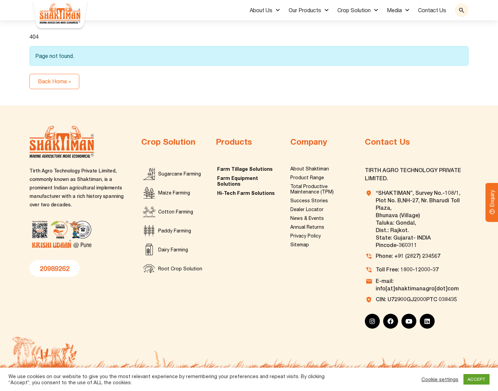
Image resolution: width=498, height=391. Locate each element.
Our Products (305, 10)
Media (394, 10)
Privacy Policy (305, 236)
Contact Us (432, 10)
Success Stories (309, 200)
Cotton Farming (175, 211)
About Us (261, 10)
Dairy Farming (173, 249)
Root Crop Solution (180, 268)
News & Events (307, 218)
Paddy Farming (174, 230)
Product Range (307, 177)
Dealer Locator (307, 209)
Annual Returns (307, 227)
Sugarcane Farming (179, 174)
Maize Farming (174, 193)
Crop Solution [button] (354, 10)
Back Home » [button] (54, 81)
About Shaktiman (309, 168)
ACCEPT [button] (476, 379)
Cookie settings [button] (439, 379)
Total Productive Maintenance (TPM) (312, 189)
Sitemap (299, 244)
